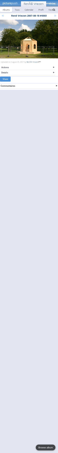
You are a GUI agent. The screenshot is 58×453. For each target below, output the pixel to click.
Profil (41, 9)
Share (5, 79)
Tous (17, 9)
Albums (6, 9)
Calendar (29, 9)
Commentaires (8, 86)
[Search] (53, 9)
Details (4, 72)
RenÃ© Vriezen (34, 4)
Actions (5, 67)
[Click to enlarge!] (29, 39)
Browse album (45, 447)
